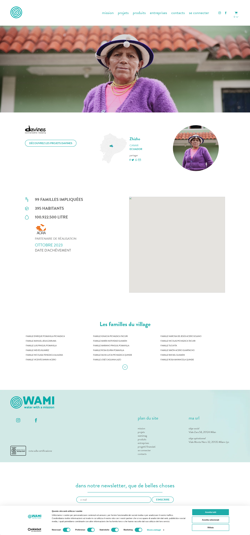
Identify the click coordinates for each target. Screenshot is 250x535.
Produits (139, 13)
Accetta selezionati (210, 520)
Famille (45, 336)
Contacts (178, 13)
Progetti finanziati (146, 446)
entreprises (158, 13)
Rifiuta (211, 527)
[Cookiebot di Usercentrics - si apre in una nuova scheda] (34, 530)
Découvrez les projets (50, 143)
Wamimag (142, 436)
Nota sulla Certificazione (40, 451)
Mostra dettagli (154, 530)
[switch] (91, 530)
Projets (141, 432)
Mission (141, 428)
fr (235, 17)
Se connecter (199, 13)
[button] (139, 259)
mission (108, 13)
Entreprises (143, 443)
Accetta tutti (210, 512)
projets (123, 13)
